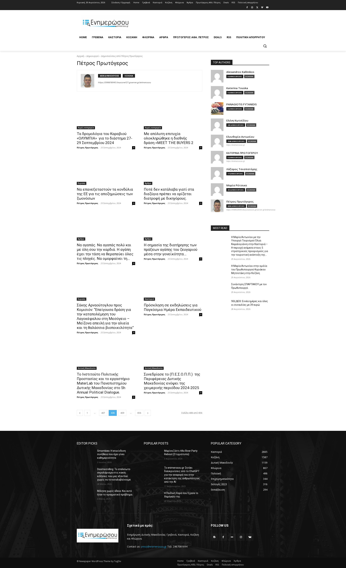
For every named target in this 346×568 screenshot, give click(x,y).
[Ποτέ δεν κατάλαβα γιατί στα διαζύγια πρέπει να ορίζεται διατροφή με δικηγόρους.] (173, 170)
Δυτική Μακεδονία (87, 368)
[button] (265, 46)
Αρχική (80, 56)
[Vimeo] (262, 8)
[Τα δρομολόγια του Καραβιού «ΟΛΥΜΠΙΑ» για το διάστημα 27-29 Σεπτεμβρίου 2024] (106, 114)
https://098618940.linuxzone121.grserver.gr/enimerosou (124, 82)
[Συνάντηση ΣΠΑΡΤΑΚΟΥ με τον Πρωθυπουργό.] (219, 289)
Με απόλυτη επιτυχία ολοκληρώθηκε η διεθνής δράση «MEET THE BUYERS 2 (168, 138)
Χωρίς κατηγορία (86, 127)
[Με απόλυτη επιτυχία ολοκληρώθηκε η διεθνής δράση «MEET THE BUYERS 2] (173, 114)
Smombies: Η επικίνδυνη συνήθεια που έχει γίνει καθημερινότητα (111, 454)
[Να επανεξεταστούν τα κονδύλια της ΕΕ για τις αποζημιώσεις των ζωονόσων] (106, 170)
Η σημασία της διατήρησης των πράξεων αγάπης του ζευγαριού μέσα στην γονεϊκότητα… (170, 249)
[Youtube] (267, 8)
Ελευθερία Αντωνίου (240, 136)
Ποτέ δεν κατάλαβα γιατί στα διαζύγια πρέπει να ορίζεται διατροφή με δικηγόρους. (169, 194)
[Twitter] (257, 8)
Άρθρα (148, 183)
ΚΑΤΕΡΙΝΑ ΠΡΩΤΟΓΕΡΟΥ (242, 153)
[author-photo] (89, 80)
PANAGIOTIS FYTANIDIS (241, 104)
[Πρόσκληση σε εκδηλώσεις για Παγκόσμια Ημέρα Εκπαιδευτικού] (173, 286)
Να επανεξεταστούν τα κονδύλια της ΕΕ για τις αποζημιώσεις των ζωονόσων (105, 194)
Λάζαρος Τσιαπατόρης (241, 169)
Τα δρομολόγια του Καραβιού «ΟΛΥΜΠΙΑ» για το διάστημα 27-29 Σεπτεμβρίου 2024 (104, 138)
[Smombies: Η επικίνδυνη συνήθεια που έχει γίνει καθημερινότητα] (85, 455)
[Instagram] (252, 8)
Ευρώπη (81, 183)
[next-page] (148, 413)
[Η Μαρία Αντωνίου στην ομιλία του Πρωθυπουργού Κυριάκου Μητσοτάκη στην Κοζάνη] (219, 270)
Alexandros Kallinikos (240, 72)
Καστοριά (149, 299)
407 (103, 412)
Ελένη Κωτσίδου (237, 120)
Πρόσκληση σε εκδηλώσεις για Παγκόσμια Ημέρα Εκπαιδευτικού (172, 307)
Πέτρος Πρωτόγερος (87, 147)
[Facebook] (247, 8)
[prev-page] (80, 413)
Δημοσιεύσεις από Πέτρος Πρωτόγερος (122, 56)
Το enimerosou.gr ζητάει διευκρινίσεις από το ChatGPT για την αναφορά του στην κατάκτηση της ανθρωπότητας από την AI (182, 474)
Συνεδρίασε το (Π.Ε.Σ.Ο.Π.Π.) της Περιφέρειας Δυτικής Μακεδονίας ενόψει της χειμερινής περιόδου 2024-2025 (172, 381)
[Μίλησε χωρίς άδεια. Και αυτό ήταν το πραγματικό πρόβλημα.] (85, 495)
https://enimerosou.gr (235, 145)
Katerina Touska (237, 88)
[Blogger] (214, 537)
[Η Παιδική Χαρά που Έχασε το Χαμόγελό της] (152, 497)
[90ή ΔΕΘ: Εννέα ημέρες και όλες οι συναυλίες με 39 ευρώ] (219, 306)
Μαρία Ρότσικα (236, 185)
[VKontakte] (249, 537)
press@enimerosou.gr (154, 546)
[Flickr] (232, 537)
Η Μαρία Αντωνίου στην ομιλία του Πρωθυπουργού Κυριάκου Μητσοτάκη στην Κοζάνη (249, 269)
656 (139, 412)
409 (122, 412)
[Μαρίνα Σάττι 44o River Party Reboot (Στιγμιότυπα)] (152, 455)
